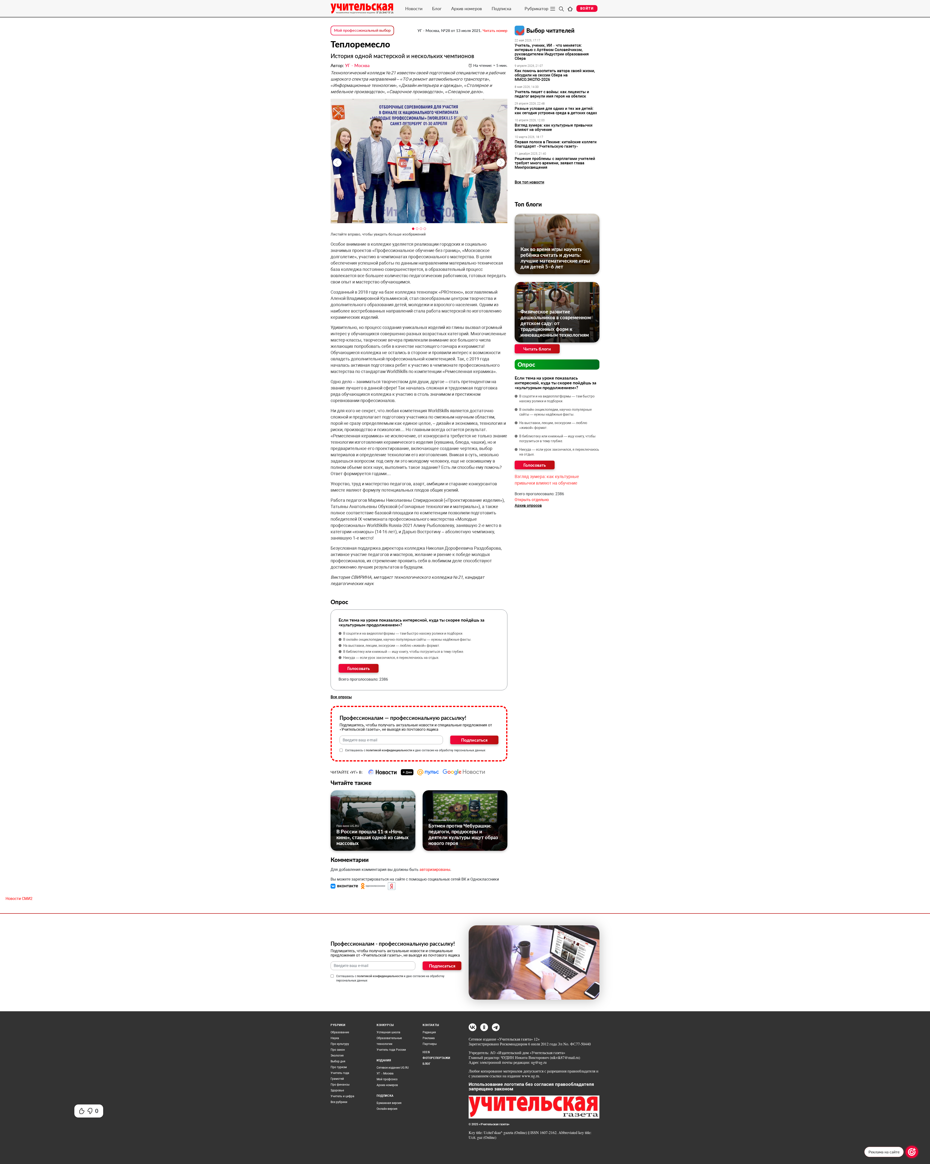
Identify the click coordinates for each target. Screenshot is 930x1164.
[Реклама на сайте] (912, 1152)
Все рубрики (339, 1102)
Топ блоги (528, 204)
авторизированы (434, 869)
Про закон (338, 1049)
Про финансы (340, 1084)
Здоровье (337, 1090)
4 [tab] (425, 229)
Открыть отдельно (532, 499)
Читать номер (495, 30)
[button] (345, 886)
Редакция (429, 1032)
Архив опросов (528, 505)
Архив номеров (466, 8)
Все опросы (341, 697)
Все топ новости (529, 182)
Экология (337, 1055)
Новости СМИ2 (19, 898)
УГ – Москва (385, 1073)
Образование (340, 1032)
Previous (337, 162)
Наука (335, 1038)
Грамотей (337, 1078)
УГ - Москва (357, 65)
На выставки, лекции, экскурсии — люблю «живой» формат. (391, 645)
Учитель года (340, 1073)
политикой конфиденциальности (389, 750)
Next (500, 162)
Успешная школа (388, 1032)
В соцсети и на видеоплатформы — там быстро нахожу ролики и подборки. (403, 633)
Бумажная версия (389, 1103)
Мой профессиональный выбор (362, 30)
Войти (587, 8)
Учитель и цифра (342, 1096)
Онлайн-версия (387, 1109)
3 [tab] (421, 229)
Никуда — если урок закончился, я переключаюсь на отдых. (391, 658)
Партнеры (430, 1044)
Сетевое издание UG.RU (393, 1067)
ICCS (426, 1052)
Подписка (501, 8)
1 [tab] (413, 229)
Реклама (429, 1038)
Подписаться (474, 740)
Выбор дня (338, 1061)
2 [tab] (417, 229)
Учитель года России (391, 1049)
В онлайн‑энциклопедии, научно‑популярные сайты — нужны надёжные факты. (407, 639)
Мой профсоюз (387, 1079)
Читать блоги (537, 348)
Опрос (526, 364)
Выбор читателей (550, 30)
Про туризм (339, 1067)
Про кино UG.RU (347, 826)
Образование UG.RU (442, 820)
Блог (437, 8)
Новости (413, 8)
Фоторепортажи (436, 1058)
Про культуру (340, 1044)
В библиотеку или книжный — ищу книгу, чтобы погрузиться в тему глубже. (403, 652)
